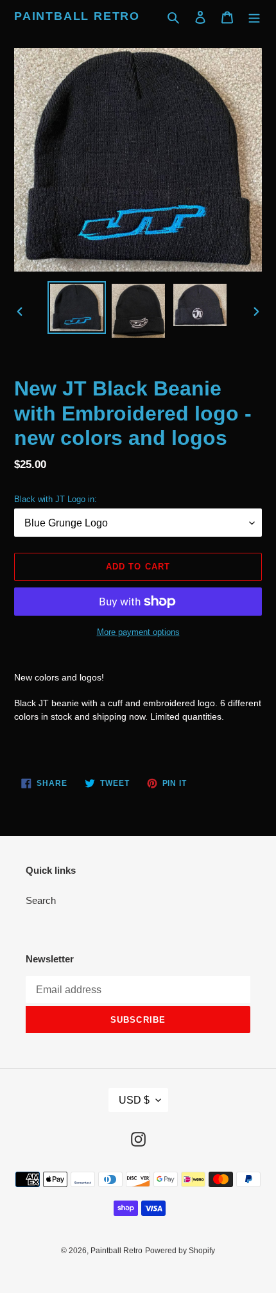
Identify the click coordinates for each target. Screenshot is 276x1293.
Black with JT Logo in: (55, 499)
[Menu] (254, 17)
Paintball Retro (77, 16)
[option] (77, 308)
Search (41, 900)
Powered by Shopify (180, 1250)
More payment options (138, 632)
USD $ (134, 1100)
